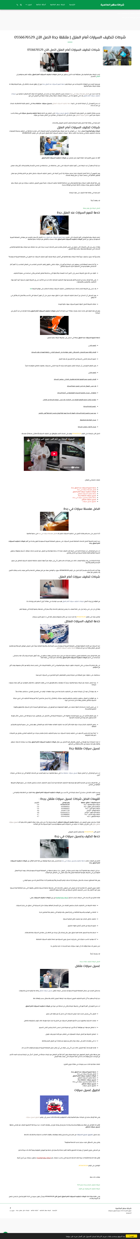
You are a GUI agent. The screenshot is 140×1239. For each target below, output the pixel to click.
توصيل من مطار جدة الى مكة (131, 17)
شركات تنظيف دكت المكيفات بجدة (129, 13)
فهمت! (131, 1236)
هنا (31, 289)
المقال (98, 76)
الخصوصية (128, 1213)
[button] (20, 5)
